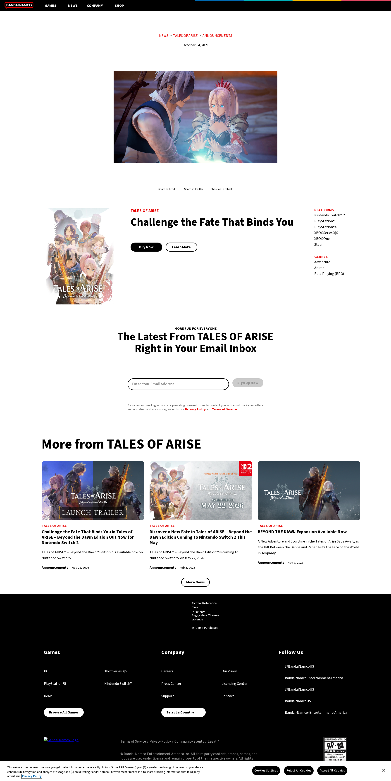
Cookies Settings (266, 770)
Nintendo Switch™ (118, 683)
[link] (93, 515)
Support (167, 696)
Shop (119, 5)
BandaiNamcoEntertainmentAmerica (313, 677)
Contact (228, 696)
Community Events (189, 741)
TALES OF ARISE (185, 35)
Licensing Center (235, 683)
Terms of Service (224, 409)
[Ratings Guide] (180, 615)
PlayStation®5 (55, 683)
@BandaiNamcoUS (299, 666)
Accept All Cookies (332, 770)
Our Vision (229, 671)
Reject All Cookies (298, 770)
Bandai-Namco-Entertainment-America (315, 712)
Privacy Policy (195, 409)
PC (46, 671)
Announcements (217, 35)
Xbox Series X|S (115, 671)
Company (95, 5)
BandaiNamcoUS (297, 700)
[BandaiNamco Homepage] (61, 739)
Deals (48, 696)
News (73, 5)
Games (50, 5)
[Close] (384, 770)
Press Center (171, 683)
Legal (212, 741)
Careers (167, 671)
